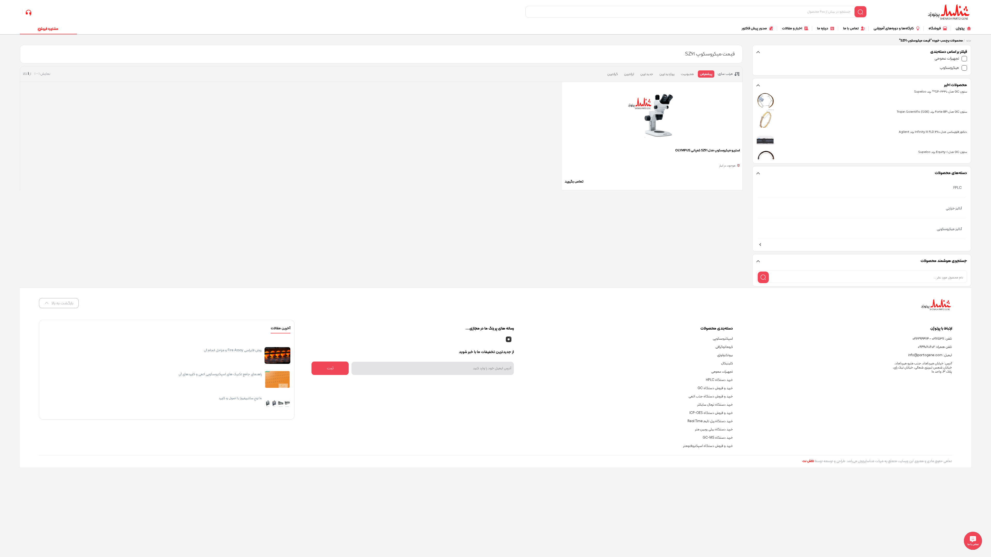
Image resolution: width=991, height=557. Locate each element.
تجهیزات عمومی (946, 58)
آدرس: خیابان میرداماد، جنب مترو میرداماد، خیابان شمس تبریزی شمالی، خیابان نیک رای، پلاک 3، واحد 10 (922, 367)
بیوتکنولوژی (725, 355)
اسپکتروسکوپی (723, 338)
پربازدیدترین (667, 74)
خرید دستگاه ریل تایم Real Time (710, 421)
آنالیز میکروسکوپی (949, 229)
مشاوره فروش (48, 29)
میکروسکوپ (949, 68)
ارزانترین (629, 74)
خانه (968, 41)
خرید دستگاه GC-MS (718, 437)
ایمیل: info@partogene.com (930, 355)
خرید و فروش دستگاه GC (715, 388)
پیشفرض (706, 74)
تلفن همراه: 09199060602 (935, 347)
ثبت (330, 368)
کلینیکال (727, 363)
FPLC (957, 188)
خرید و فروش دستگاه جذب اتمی (711, 396)
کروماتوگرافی (724, 347)
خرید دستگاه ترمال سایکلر (715, 404)
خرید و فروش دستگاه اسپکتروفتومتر (708, 446)
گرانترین (612, 74)
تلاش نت (808, 461)
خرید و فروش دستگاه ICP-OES (711, 413)
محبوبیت (687, 74)
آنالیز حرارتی (954, 208)
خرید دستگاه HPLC (719, 380)
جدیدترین (646, 74)
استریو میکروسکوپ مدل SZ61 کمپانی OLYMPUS (707, 150)
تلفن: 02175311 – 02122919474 (932, 338)
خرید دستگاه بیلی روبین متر (714, 429)
